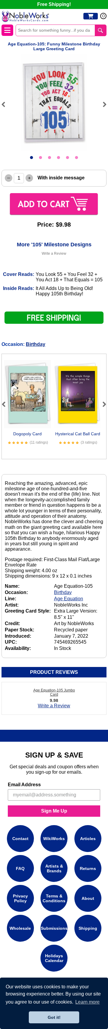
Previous (6, 104)
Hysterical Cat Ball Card (77, 433)
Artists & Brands (54, 868)
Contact (20, 838)
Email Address (24, 784)
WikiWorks (54, 838)
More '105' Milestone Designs (54, 245)
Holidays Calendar (54, 958)
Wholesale (20, 928)
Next (102, 104)
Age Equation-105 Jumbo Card (54, 692)
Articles (88, 838)
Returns (88, 868)
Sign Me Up (54, 810)
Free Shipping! (54, 4)
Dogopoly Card (27, 433)
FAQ (20, 868)
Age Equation (68, 598)
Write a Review (54, 253)
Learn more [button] (87, 1001)
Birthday (35, 344)
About (88, 898)
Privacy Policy (20, 898)
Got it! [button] (54, 1017)
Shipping (88, 928)
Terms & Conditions (54, 898)
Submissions (54, 928)
